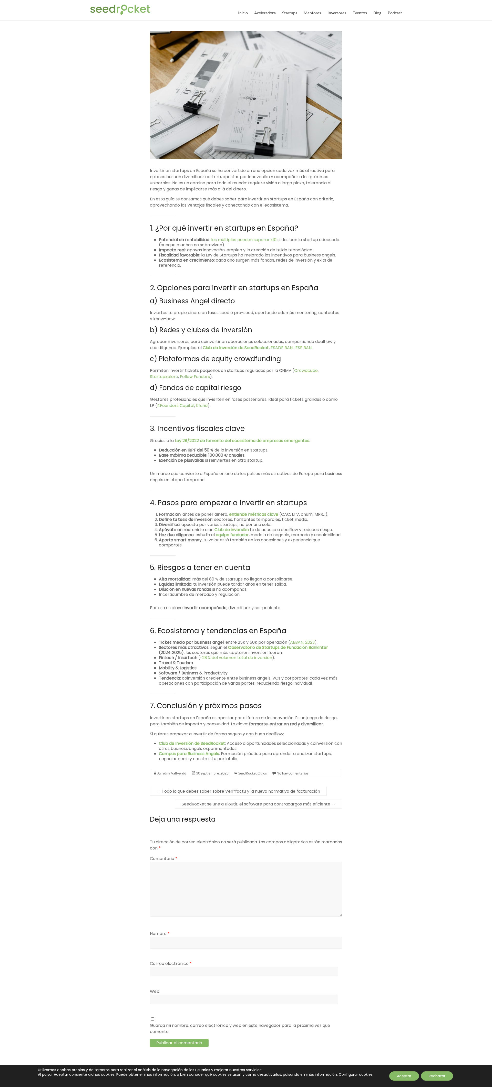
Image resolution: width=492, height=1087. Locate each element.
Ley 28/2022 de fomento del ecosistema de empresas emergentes (242, 441)
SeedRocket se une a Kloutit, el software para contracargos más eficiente (258, 804)
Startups (289, 12)
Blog (377, 12)
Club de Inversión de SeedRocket (236, 348)
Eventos (360, 12)
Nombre (160, 934)
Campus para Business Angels (189, 754)
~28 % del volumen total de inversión (236, 658)
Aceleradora (265, 12)
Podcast (395, 12)
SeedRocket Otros (252, 773)
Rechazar (437, 1076)
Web (154, 991)
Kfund (202, 405)
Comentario (163, 859)
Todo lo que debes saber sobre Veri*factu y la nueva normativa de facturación (238, 791)
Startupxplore (164, 377)
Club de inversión (231, 530)
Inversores (336, 12)
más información (321, 1074)
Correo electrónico (171, 963)
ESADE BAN (282, 348)
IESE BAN (303, 348)
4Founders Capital (175, 405)
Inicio (243, 12)
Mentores (312, 12)
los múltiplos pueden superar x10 (243, 240)
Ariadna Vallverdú (171, 773)
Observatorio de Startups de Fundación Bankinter (278, 647)
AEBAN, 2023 (302, 642)
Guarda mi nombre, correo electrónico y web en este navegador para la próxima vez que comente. (240, 1029)
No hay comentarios (292, 773)
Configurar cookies (356, 1074)
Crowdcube (306, 370)
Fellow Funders (195, 377)
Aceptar (404, 1076)
